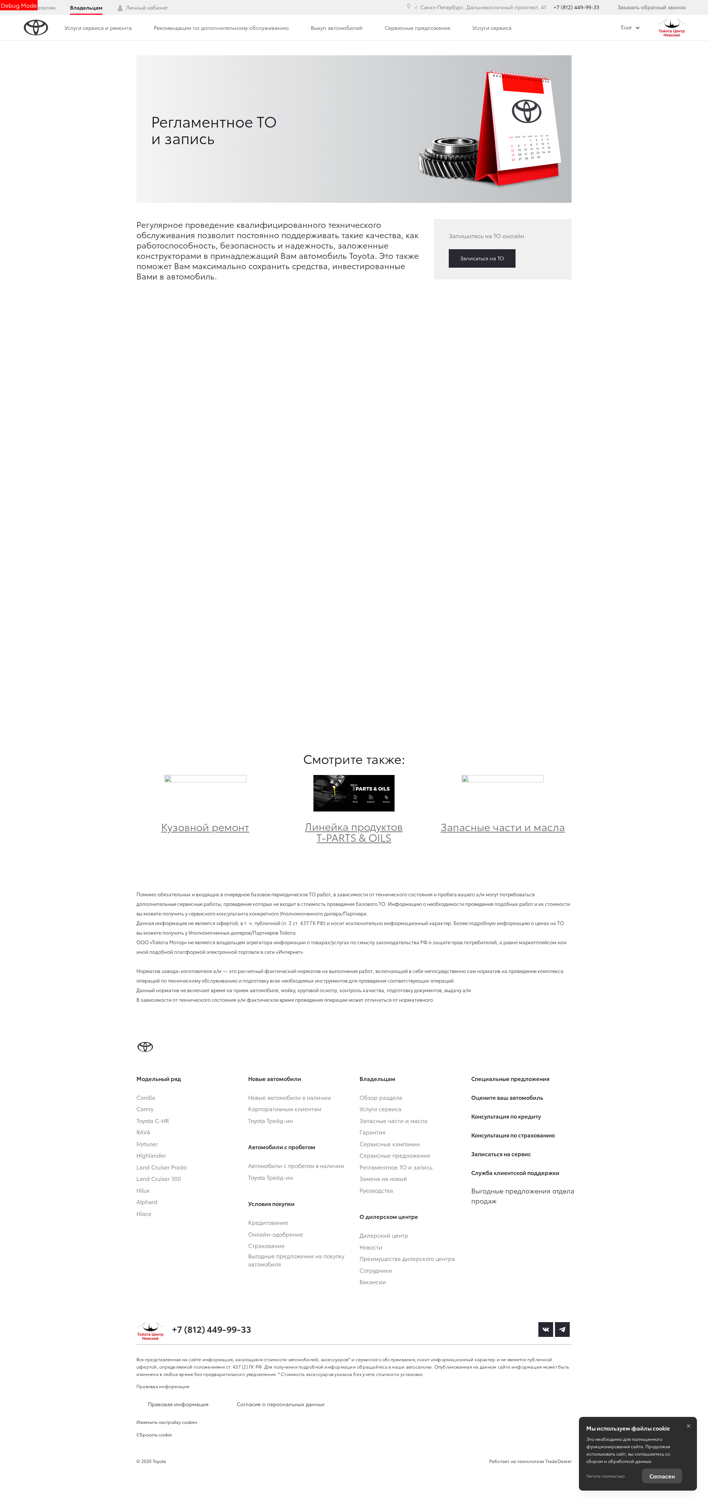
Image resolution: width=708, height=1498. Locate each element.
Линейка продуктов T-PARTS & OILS (354, 831)
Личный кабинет (147, 7)
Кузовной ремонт (205, 826)
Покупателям (38, 7)
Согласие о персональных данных (280, 1404)
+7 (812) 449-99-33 (576, 7)
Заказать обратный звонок (652, 7)
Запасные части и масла (503, 826)
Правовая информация (163, 1386)
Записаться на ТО (482, 258)
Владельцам (86, 7)
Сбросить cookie (154, 1434)
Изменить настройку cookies (166, 1422)
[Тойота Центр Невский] (672, 28)
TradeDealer (558, 1461)
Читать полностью (605, 1476)
